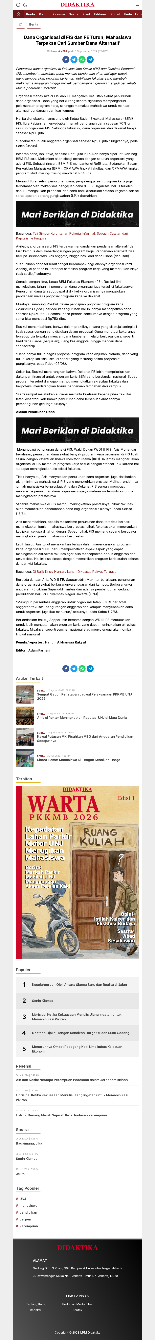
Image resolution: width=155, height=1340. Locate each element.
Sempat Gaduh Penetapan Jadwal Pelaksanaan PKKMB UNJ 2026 (84, 696)
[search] (18, 5)
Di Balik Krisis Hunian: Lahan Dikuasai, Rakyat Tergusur (75, 572)
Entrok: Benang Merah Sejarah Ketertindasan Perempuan (62, 1115)
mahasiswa (29, 1206)
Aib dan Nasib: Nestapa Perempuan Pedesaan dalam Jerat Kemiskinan (72, 1080)
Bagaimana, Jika (29, 1143)
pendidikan (28, 1212)
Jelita (20, 1174)
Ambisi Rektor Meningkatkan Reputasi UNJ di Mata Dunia (82, 718)
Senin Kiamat (42, 1001)
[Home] (18, 14)
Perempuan (29, 1226)
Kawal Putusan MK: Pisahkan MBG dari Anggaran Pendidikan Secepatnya (85, 738)
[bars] (135, 5)
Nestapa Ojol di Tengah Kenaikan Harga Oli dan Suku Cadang (80, 1033)
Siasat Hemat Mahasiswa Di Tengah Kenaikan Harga (78, 760)
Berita (33, 24)
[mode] (25, 5)
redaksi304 (60, 51)
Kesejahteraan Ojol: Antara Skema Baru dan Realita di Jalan (79, 985)
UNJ (23, 1199)
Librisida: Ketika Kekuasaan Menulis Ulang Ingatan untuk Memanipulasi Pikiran (76, 1017)
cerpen (25, 1219)
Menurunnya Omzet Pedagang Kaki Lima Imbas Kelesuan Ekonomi (77, 1049)
